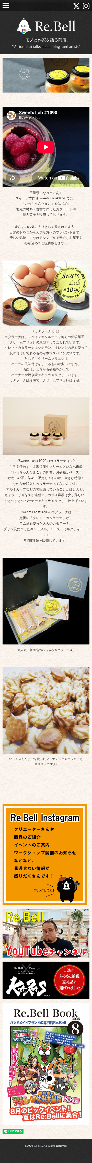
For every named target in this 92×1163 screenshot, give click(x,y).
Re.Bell (38, 1145)
